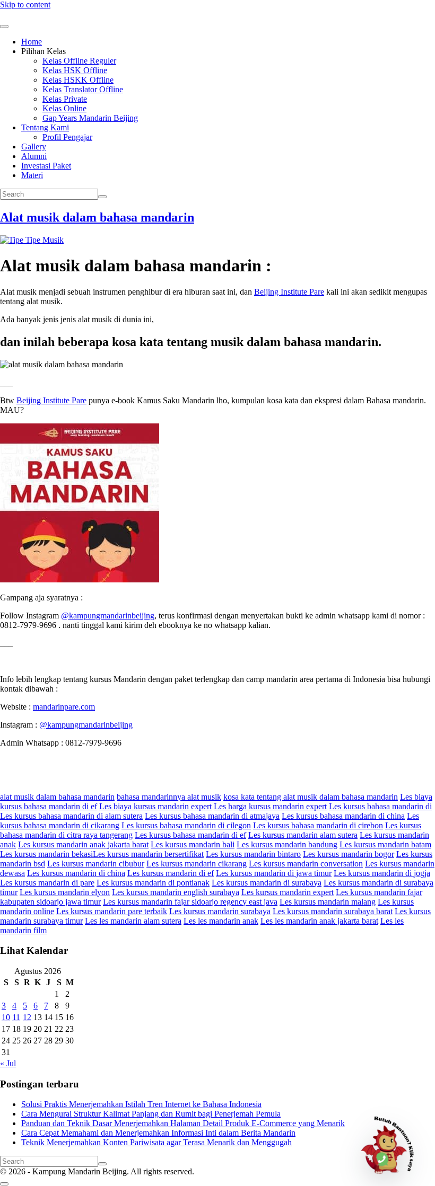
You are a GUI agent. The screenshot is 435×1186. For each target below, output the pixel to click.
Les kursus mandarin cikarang (196, 863)
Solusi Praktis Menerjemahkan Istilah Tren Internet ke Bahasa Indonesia (141, 1104)
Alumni (34, 156)
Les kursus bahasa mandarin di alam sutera (71, 815)
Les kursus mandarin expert (287, 892)
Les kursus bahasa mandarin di (380, 806)
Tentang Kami (45, 127)
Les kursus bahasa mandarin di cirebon (318, 825)
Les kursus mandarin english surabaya (175, 892)
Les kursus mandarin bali (192, 844)
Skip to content (25, 4)
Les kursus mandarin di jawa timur (274, 873)
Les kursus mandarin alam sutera (303, 834)
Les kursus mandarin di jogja (382, 873)
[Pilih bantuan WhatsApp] (392, 1143)
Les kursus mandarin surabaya (220, 911)
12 (27, 1017)
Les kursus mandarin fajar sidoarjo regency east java (190, 901)
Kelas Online (64, 108)
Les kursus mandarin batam (385, 844)
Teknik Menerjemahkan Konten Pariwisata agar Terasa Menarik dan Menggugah (156, 1142)
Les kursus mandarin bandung (287, 844)
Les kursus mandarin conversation (306, 863)
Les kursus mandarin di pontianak (153, 882)
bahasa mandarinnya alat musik (169, 796)
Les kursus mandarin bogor (348, 853)
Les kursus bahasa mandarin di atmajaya (212, 815)
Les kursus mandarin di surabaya (266, 882)
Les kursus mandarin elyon (65, 892)
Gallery (33, 146)
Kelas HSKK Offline (78, 79)
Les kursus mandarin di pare (47, 882)
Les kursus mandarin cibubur (95, 863)
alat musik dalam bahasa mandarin (57, 796)
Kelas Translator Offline (82, 89)
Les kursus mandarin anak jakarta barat (83, 844)
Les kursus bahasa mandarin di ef (190, 834)
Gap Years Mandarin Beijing (90, 117)
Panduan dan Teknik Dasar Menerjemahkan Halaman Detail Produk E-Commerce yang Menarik (183, 1123)
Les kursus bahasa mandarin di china (343, 815)
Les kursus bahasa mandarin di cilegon (186, 825)
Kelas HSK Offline (74, 70)
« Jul (8, 1063)
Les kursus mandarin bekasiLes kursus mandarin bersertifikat (102, 853)
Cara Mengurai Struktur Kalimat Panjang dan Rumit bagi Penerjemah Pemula (151, 1113)
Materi (32, 175)
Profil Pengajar (67, 136)
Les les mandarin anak (221, 920)
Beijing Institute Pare (289, 291)
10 (6, 1017)
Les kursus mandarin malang (328, 901)
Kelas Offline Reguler (79, 60)
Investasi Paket (46, 165)
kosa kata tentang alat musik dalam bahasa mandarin (310, 796)
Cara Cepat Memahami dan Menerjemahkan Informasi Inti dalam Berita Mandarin (158, 1132)
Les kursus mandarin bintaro (253, 853)
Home (31, 41)
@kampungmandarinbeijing (107, 615)
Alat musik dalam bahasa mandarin (97, 217)
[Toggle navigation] (4, 26)
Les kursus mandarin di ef (170, 873)
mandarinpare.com (64, 706)
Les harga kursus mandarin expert (270, 806)
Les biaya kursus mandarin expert (155, 806)
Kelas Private (64, 98)
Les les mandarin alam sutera (133, 920)
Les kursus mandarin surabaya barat (333, 911)
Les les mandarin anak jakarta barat (319, 920)
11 (16, 1017)
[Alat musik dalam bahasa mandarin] (32, 239)
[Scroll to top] (4, 1183)
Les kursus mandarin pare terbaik (111, 911)
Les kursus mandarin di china (76, 873)
